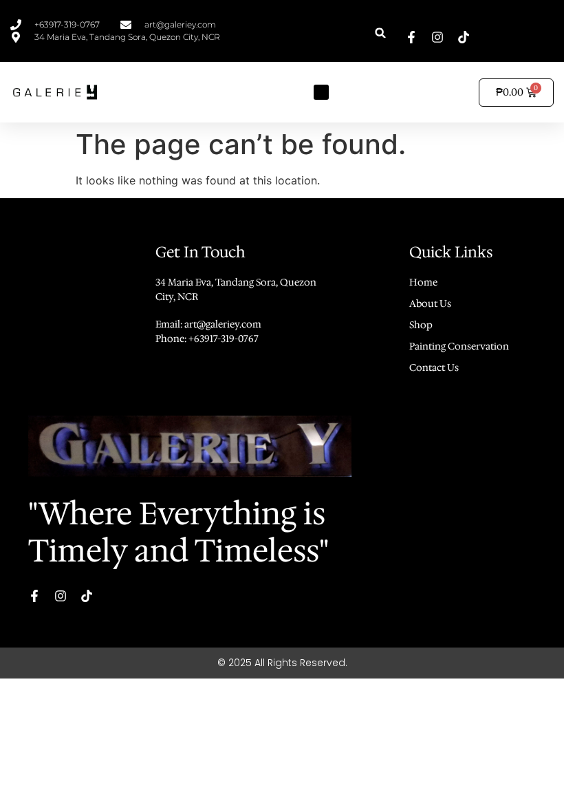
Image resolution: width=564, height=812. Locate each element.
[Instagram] (437, 37)
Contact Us (434, 367)
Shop (421, 325)
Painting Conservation (459, 346)
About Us (430, 303)
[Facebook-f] (411, 37)
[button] (380, 32)
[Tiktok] (463, 37)
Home (423, 282)
